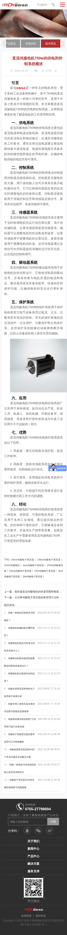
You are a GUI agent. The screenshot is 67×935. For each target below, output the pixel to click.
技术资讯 (50, 43)
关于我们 (33, 841)
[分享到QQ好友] (27, 830)
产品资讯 (10, 43)
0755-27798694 (38, 809)
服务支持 (33, 871)
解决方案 (33, 863)
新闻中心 (33, 848)
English (42, 4)
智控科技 (41, 915)
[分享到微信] (38, 830)
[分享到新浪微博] (49, 830)
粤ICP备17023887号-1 (33, 924)
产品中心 (33, 856)
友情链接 (26, 915)
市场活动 (30, 43)
